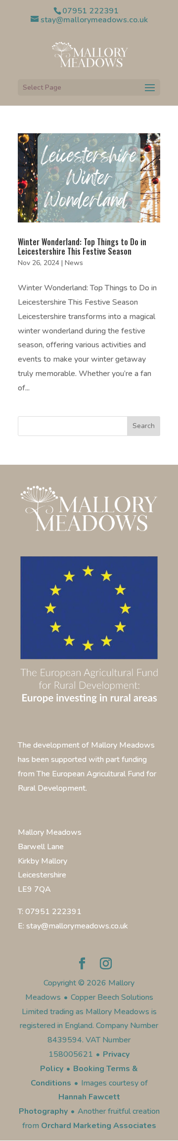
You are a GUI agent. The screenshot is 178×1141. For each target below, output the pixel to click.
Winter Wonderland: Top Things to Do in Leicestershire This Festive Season (82, 246)
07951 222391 (90, 10)
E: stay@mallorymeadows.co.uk (73, 926)
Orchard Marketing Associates (98, 1125)
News (74, 263)
